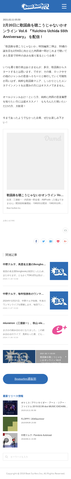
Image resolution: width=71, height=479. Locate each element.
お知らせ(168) (9, 220)
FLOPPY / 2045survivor (32, 418)
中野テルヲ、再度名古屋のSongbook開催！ (28, 264)
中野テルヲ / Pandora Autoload (36, 434)
